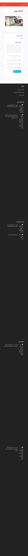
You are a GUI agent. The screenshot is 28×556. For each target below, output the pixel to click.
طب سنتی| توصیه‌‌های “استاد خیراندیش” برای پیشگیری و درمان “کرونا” (11, 449)
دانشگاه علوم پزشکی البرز (13, 234)
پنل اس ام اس (21, 95)
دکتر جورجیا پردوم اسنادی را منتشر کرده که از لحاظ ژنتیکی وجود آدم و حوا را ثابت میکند (11, 116)
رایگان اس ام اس (21, 89)
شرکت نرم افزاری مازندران (19, 92)
